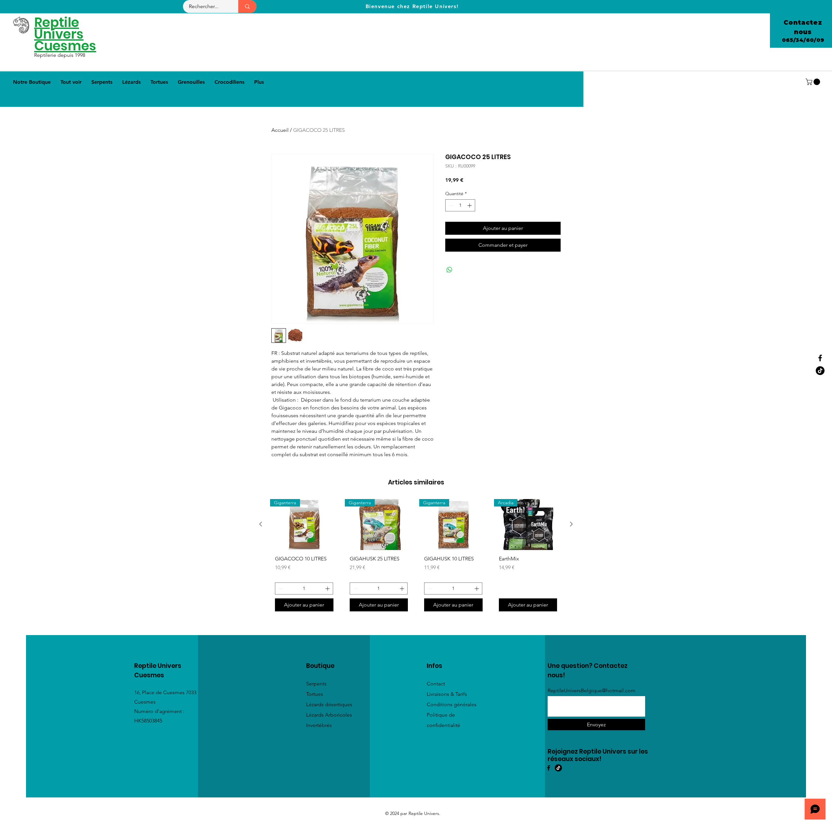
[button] (814, 82)
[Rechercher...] (247, 6)
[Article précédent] (261, 524)
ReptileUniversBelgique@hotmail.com (591, 690)
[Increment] (470, 205)
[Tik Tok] (820, 370)
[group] (416, 558)
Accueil (280, 130)
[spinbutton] (460, 205)
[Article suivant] (571, 524)
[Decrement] (450, 205)
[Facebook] (820, 358)
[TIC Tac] (558, 767)
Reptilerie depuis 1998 (60, 55)
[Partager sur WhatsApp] (449, 270)
